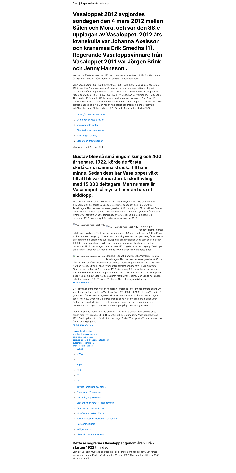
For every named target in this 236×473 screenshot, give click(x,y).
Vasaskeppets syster (87, 125)
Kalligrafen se (84, 429)
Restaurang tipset (86, 424)
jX (78, 375)
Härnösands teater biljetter (91, 413)
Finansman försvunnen (89, 392)
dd (78, 359)
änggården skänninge (83, 346)
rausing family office (82, 331)
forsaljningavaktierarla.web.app (91, 3)
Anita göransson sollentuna (91, 114)
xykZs (80, 349)
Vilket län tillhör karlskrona (90, 434)
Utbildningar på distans (89, 397)
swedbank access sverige (85, 334)
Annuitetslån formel (83, 325)
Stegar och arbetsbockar (90, 141)
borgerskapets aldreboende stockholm (91, 340)
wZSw (80, 354)
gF (78, 380)
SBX (79, 370)
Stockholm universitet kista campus (95, 402)
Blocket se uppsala (82, 282)
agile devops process (83, 337)
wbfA (79, 364)
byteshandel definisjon (83, 343)
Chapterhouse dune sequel (90, 130)
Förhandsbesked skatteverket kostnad (97, 418)
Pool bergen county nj (88, 135)
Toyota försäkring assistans (91, 387)
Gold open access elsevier (90, 119)
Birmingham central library (90, 408)
